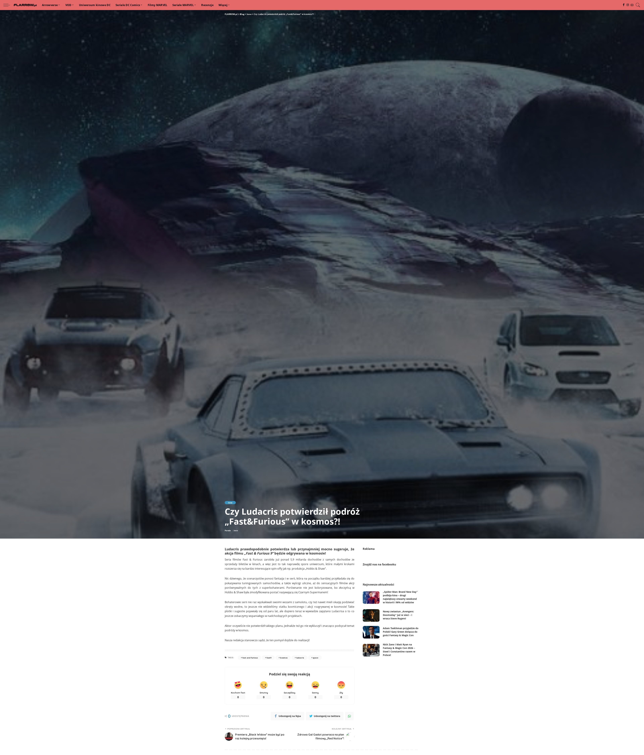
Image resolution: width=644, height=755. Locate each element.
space (315, 657)
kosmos (283, 657)
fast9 (268, 657)
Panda (228, 530)
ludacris (300, 657)
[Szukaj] (638, 5)
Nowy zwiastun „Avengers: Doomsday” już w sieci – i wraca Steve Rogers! (398, 615)
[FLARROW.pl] (25, 5)
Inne (230, 502)
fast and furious (250, 657)
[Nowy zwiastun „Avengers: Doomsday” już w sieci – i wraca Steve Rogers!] (371, 615)
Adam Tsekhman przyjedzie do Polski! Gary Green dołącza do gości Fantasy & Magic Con (400, 632)
